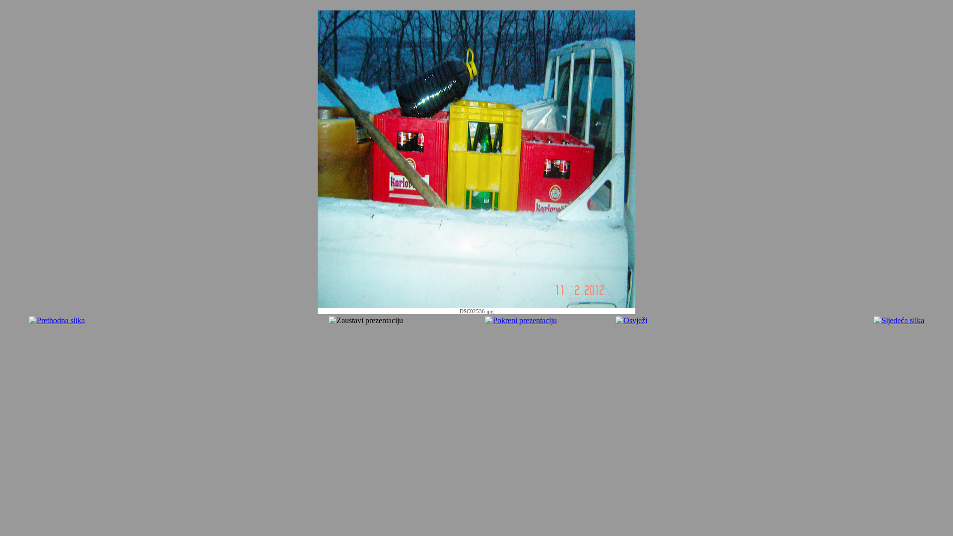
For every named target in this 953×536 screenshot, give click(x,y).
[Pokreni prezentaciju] (521, 320)
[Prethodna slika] (57, 320)
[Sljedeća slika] (899, 320)
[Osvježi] (631, 320)
